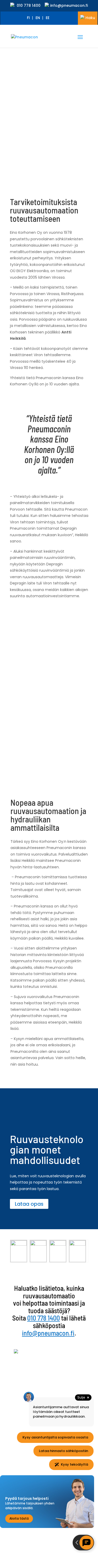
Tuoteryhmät (26, 1373)
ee (47, 17)
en (38, 17)
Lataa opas (29, 1203)
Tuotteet (22, 1366)
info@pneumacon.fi (69, 5)
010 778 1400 (29, 5)
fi (28, 17)
